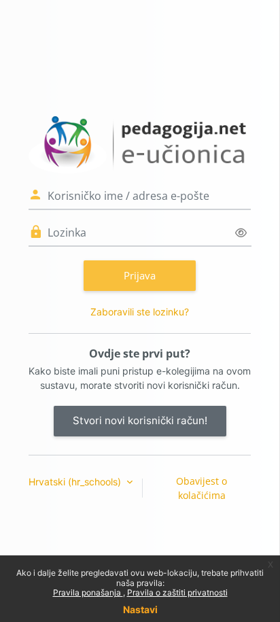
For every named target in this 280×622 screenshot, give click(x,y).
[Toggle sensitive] (241, 233)
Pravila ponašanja (88, 592)
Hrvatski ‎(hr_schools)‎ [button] (76, 481)
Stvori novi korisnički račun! (140, 420)
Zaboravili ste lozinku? (139, 311)
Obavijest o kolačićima (201, 488)
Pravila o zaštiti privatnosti (177, 592)
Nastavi (140, 609)
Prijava (140, 275)
